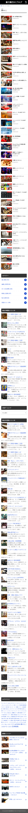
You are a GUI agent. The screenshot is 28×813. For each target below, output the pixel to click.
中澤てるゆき (20, 716)
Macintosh (4, 714)
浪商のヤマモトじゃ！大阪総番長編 (16, 367)
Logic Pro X (4, 718)
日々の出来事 (7, 289)
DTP (19, 708)
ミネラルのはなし (12, 631)
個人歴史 (5, 279)
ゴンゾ (3, 724)
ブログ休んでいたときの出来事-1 (16, 738)
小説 (14, 720)
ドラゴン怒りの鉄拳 (13, 685)
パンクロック (9, 710)
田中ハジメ (3, 710)
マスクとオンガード (13, 469)
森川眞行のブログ (14, 2)
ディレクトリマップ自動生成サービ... (16, 479)
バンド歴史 (10, 720)
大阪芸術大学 (14, 716)
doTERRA (17, 724)
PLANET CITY (19, 720)
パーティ (9, 714)
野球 (21, 708)
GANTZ (14, 786)
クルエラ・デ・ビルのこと (14, 377)
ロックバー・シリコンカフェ (10, 722)
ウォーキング (4, 703)
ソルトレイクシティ (20, 703)
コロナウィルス (6, 726)
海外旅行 (6, 720)
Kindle (17, 718)
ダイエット (13, 703)
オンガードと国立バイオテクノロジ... (16, 550)
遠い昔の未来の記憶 (11, 718)
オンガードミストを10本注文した (16, 497)
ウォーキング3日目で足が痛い (17, 793)
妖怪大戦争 (10, 357)
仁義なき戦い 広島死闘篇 (14, 541)
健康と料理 (6, 284)
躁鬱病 (13, 712)
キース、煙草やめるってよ (14, 649)
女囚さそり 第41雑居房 (13, 394)
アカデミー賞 (4, 707)
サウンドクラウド (21, 714)
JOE (14, 705)
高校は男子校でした (13, 532)
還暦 (21, 712)
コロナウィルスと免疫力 (14, 612)
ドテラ (12, 724)
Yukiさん (7, 708)
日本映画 (15, 726)
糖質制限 (24, 705)
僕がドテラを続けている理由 (15, 424)
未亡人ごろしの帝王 (13, 323)
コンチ (16, 708)
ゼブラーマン (11, 586)
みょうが (7, 724)
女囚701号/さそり (12, 515)
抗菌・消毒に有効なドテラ (14, 595)
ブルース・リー (12, 707)
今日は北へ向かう (14, 774)
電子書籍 (4, 716)
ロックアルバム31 (21, 722)
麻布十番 (13, 714)
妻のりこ (24, 724)
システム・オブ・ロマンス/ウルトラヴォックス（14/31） (17, 767)
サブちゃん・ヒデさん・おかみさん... (16, 622)
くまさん (9, 703)
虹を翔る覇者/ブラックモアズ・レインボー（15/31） (17, 752)
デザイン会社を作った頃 (14, 666)
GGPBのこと (11, 385)
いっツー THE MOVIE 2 (14, 523)
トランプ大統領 (19, 705)
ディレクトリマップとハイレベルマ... (16, 676)
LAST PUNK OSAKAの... (14, 569)
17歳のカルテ (11, 657)
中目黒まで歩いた (14, 760)
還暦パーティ (19, 707)
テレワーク (12, 708)
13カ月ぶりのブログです (16, 745)
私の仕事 (5, 298)
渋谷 (8, 707)
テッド (9, 349)
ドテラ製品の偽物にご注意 (14, 340)
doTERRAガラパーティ (14, 603)
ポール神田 (17, 712)
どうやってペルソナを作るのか (16, 331)
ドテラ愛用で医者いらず (14, 314)
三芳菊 (3, 708)
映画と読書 (6, 293)
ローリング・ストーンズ (17, 710)
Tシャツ (11, 705)
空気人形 (9, 488)
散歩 (16, 714)
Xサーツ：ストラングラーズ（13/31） (17, 781)
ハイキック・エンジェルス (14, 506)
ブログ (25, 716)
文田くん (24, 708)
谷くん (5, 712)
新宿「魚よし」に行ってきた (15, 461)
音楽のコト (6, 302)
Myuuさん (9, 712)
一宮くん (9, 716)
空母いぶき (15, 799)
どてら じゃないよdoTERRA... (15, 577)
